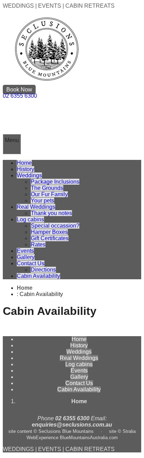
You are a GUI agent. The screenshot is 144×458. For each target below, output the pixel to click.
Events (25, 251)
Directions (43, 270)
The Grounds (47, 188)
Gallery (26, 257)
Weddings (29, 175)
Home (24, 163)
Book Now (19, 90)
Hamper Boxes (49, 232)
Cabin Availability (38, 276)
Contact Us (30, 263)
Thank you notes (51, 213)
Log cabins (30, 219)
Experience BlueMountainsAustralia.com (77, 437)
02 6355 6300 (20, 96)
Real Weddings (36, 207)
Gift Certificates (50, 238)
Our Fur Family (49, 194)
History (25, 169)
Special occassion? (55, 226)
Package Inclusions (55, 182)
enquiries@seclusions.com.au (72, 425)
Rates (38, 245)
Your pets (42, 201)
